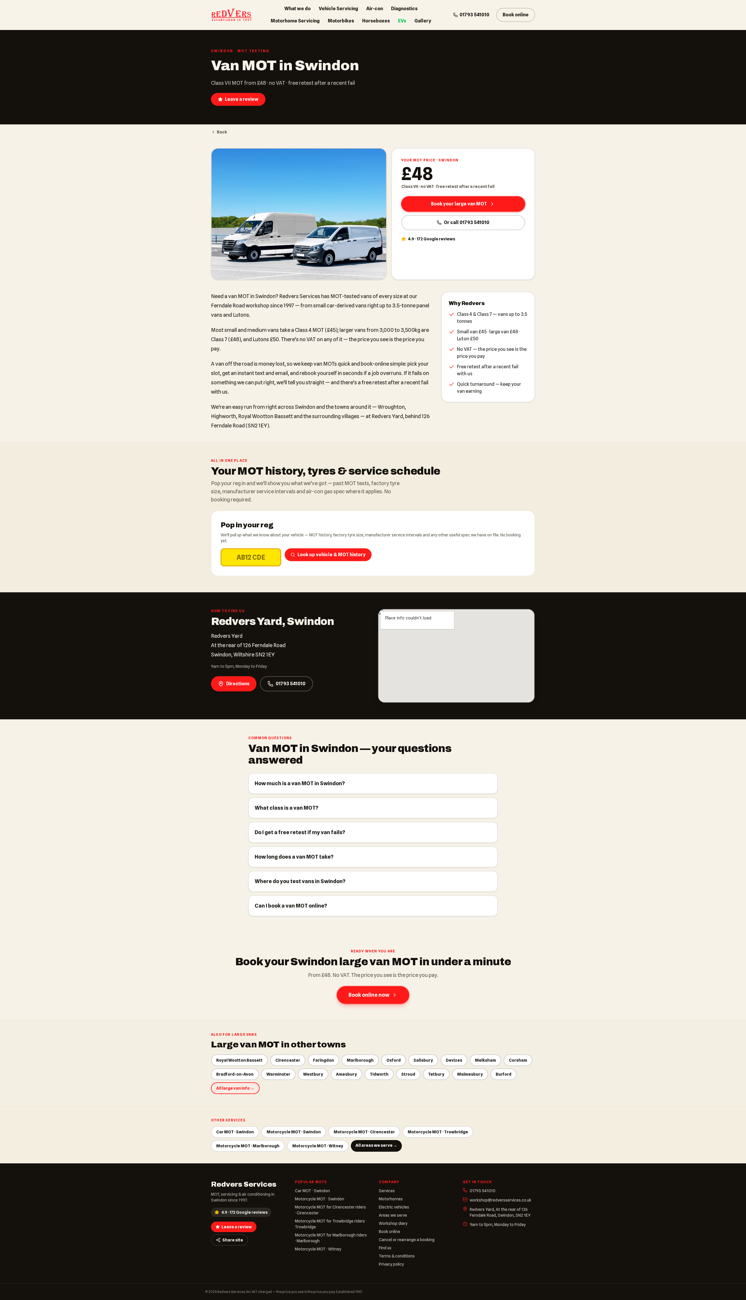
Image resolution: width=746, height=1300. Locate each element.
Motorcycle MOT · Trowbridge (438, 1132)
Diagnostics (404, 8)
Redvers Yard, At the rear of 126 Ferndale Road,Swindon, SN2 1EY (500, 1212)
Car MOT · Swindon (235, 1132)
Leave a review (241, 99)
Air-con (374, 8)
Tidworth (379, 1074)
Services (387, 1190)
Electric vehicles (394, 1207)
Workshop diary (393, 1223)
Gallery (422, 21)
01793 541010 (474, 14)
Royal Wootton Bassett (239, 1060)
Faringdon (323, 1060)
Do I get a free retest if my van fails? (300, 832)
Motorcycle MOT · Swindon (294, 1132)
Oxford (393, 1060)
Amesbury (346, 1074)
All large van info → (235, 1088)
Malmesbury (470, 1074)
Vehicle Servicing (338, 8)
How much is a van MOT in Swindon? (300, 783)
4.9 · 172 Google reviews (244, 1212)
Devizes (454, 1060)
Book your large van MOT (459, 204)
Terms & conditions (397, 1256)
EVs (402, 21)
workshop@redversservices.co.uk (500, 1200)
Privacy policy (391, 1264)
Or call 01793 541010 (466, 222)
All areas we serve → (376, 1145)
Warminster (278, 1074)
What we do (297, 8)
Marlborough (360, 1060)
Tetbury (436, 1074)
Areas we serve (393, 1215)
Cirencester (287, 1060)
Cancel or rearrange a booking (406, 1239)
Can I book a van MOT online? (291, 906)
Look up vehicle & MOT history (332, 554)
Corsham (518, 1060)
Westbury (313, 1074)
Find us (385, 1248)
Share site (232, 1240)
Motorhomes (391, 1199)
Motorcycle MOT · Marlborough (247, 1146)
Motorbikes (341, 21)
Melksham (485, 1060)
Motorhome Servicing (295, 21)
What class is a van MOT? (286, 808)
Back (222, 132)
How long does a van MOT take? (294, 857)
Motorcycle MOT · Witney (317, 1146)
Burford (503, 1074)
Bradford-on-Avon (235, 1074)
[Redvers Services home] (232, 15)
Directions (237, 683)
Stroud (408, 1074)
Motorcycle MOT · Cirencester (364, 1132)
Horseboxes (376, 21)
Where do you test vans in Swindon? (300, 881)
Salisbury (423, 1060)
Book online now (369, 995)
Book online (516, 14)
